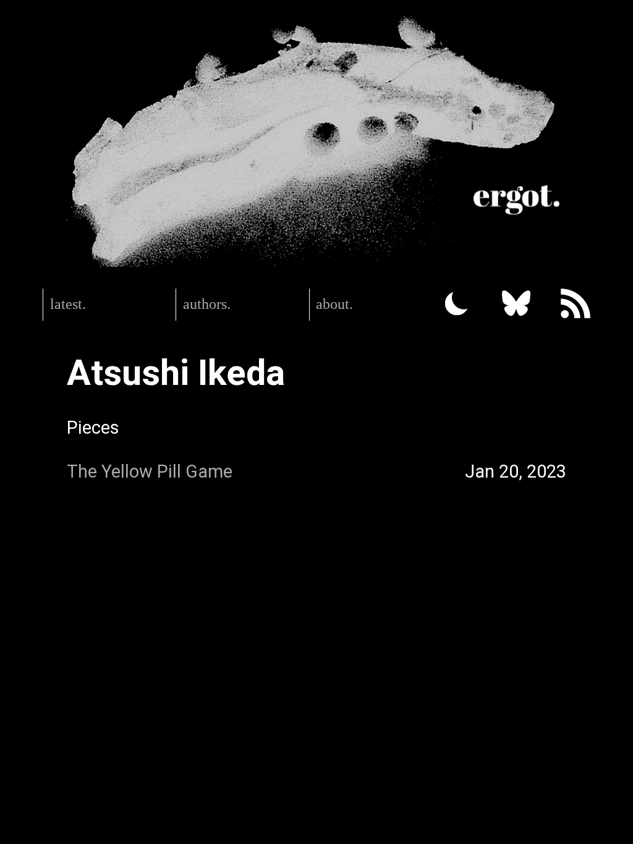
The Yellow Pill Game (149, 471)
